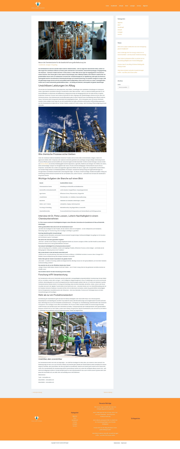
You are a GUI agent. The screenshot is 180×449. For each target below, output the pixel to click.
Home (107, 5)
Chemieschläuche (44, 163)
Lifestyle (121, 5)
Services (139, 5)
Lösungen (132, 5)
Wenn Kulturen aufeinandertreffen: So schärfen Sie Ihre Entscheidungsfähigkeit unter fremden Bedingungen (105, 422)
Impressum (124, 443)
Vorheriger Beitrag (37, 392)
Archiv (119, 84)
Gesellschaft (114, 5)
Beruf (126, 5)
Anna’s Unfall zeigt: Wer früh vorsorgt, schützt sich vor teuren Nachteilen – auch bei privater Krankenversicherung (105, 414)
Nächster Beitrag (108, 392)
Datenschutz (117, 443)
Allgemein (145, 5)
